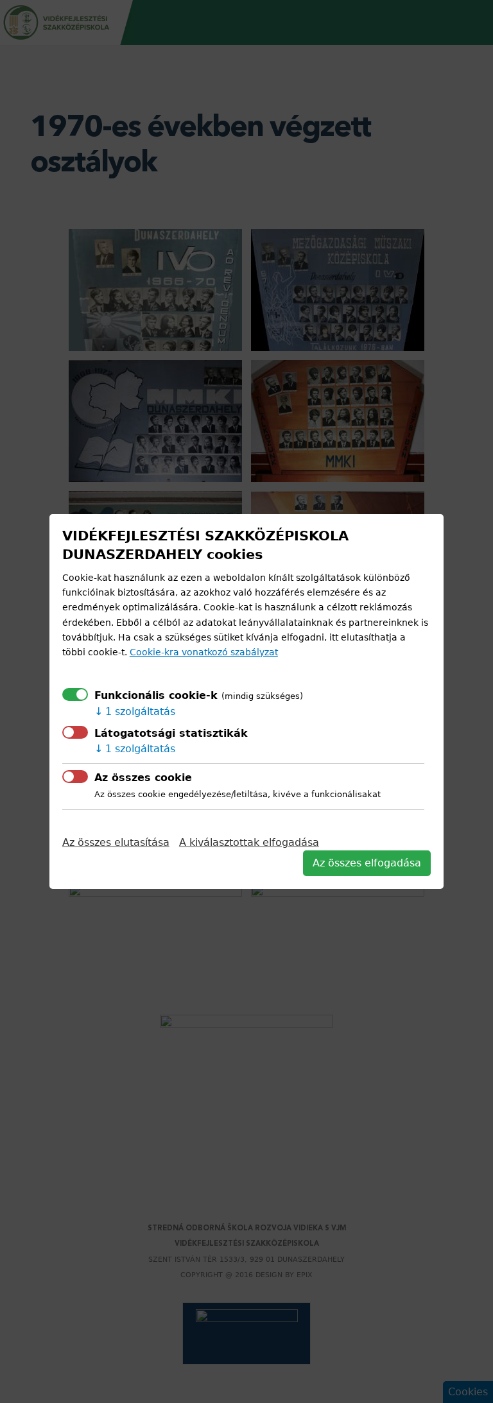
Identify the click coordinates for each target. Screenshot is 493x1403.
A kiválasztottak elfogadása (249, 842)
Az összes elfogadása (367, 863)
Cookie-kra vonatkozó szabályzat (204, 652)
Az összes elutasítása (115, 842)
